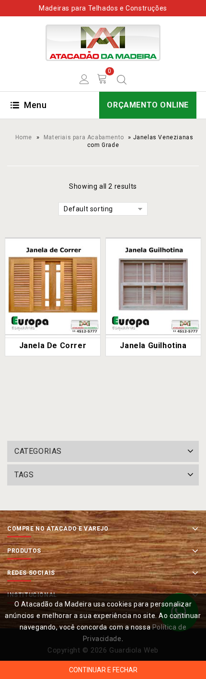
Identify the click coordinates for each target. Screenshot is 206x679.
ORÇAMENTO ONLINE (148, 104)
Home (23, 137)
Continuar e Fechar (103, 670)
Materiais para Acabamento (84, 137)
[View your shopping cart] (102, 79)
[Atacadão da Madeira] (103, 42)
